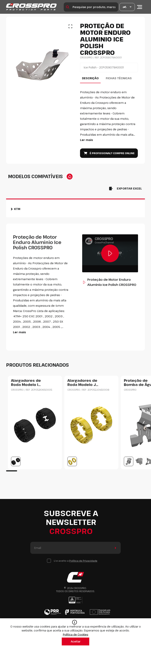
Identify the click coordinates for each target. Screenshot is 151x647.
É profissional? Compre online (112, 153)
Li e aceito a (75, 560)
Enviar (115, 548)
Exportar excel (129, 188)
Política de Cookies (75, 634)
